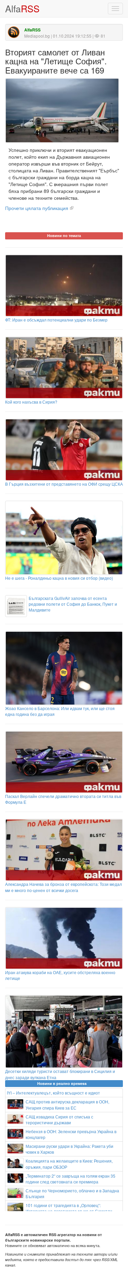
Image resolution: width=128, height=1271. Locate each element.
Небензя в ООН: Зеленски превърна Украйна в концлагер (71, 1134)
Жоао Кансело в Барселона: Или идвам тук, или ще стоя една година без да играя (60, 711)
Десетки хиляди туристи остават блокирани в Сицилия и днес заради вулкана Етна (60, 1074)
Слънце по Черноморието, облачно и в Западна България (72, 1193)
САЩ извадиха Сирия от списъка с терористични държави (59, 1119)
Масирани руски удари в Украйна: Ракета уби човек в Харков (69, 1149)
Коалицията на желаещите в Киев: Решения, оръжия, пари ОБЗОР (69, 1163)
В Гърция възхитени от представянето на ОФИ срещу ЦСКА (64, 484)
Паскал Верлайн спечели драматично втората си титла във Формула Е (63, 799)
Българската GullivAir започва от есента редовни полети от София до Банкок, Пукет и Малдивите (73, 604)
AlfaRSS (32, 30)
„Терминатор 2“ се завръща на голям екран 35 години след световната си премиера (70, 1178)
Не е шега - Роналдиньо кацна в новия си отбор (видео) (59, 578)
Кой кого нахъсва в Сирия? (31, 402)
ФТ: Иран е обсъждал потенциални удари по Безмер (56, 320)
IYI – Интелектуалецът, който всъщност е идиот (53, 1093)
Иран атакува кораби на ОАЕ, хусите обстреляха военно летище (60, 975)
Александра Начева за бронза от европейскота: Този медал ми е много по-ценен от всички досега (63, 887)
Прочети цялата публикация (36, 208)
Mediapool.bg (37, 36)
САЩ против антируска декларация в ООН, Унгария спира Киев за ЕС (67, 1104)
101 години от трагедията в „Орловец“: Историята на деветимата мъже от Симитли (69, 1208)
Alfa (22, 8)
